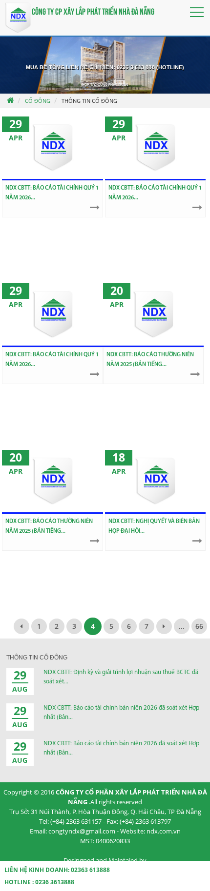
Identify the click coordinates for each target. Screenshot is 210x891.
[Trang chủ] (10, 101)
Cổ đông (37, 100)
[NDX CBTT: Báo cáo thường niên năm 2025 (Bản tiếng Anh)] (153, 314)
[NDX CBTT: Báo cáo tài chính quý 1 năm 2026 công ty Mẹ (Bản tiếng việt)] (52, 314)
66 (199, 626)
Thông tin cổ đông (89, 100)
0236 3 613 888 (136, 67)
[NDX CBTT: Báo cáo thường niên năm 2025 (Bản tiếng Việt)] (52, 481)
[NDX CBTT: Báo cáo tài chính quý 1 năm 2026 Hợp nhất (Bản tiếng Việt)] (155, 147)
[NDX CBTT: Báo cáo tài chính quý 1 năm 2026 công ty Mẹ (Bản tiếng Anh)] (52, 147)
